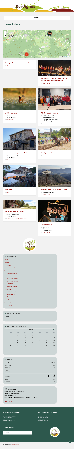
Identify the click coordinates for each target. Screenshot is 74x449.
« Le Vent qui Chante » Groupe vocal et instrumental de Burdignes (54, 79)
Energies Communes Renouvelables (18, 63)
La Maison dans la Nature (14, 212)
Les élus (9, 276)
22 (46, 343)
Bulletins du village (12, 297)
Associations (10, 66)
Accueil (6, 259)
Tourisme (7, 262)
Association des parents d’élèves (17, 153)
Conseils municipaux (12, 273)
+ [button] (5, 33)
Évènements (8, 303)
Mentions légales (15, 444)
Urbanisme (10, 283)
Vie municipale (8, 271)
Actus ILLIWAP (8, 306)
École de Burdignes (12, 278)
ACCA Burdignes (11, 113)
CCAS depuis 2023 (12, 286)
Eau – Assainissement (13, 281)
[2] (25, 53)
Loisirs (25, 218)
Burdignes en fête (47, 153)
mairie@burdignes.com (9, 420)
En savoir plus (9, 352)
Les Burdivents (46, 224)
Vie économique (11, 292)
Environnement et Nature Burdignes (54, 189)
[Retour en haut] (69, 441)
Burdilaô (8, 189)
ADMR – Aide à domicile (49, 113)
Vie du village (8, 289)
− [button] (5, 35)
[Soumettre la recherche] (34, 433)
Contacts (7, 300)
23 (54, 343)
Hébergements (19, 218)
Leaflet (60, 56)
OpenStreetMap (67, 56)
